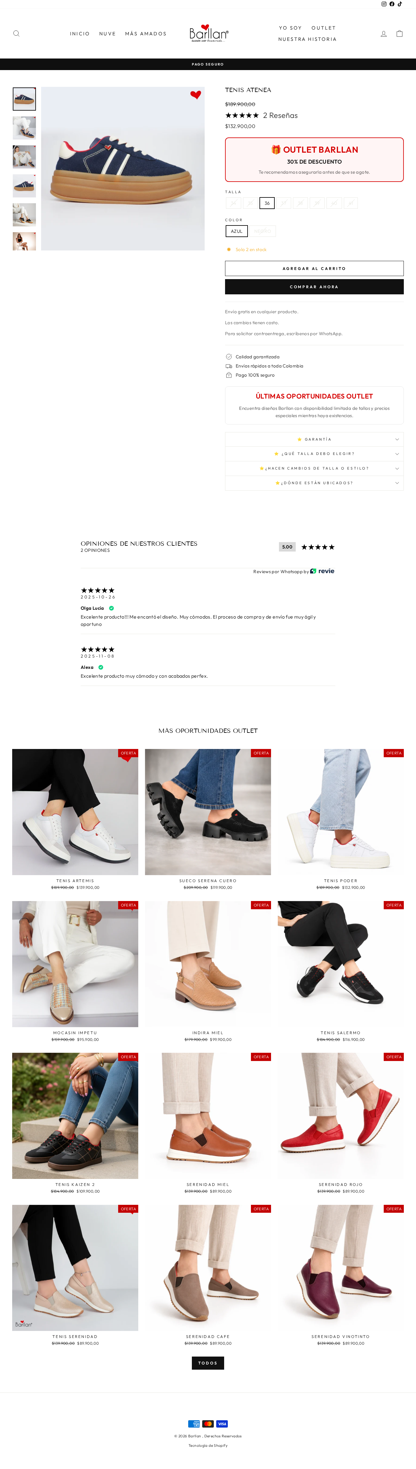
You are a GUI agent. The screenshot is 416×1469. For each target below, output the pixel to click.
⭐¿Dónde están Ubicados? (314, 483)
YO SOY (290, 28)
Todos (208, 1363)
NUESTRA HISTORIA (307, 39)
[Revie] (322, 571)
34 (233, 203)
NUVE (107, 33)
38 (300, 203)
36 (267, 203)
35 (250, 203)
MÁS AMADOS (146, 33)
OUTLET (324, 28)
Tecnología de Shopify (208, 1445)
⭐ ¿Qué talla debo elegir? (314, 453)
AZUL (237, 231)
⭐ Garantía (314, 439)
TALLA (233, 192)
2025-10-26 (98, 597)
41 (351, 203)
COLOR (234, 220)
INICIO (80, 33)
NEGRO (262, 231)
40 (334, 203)
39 (317, 203)
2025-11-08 (98, 656)
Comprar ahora (314, 286)
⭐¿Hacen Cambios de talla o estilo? (314, 468)
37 (283, 203)
